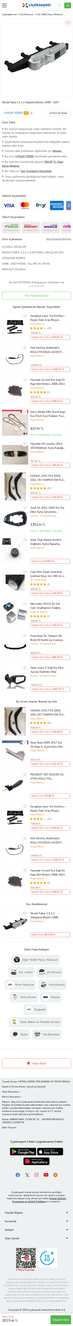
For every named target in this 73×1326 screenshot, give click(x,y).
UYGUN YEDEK (13, 113)
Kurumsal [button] (10, 1221)
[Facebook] (18, 1175)
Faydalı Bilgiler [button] (14, 1213)
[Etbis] (26, 1259)
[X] (27, 1175)
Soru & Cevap (59, 113)
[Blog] (55, 1175)
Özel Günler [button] (12, 1238)
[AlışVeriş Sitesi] (67, 5)
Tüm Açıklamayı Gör (36, 295)
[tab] (36, 1213)
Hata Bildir (38, 1063)
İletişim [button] (9, 1230)
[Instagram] (36, 1175)
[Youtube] (46, 1175)
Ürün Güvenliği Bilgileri (58, 239)
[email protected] (36, 1086)
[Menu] (4, 5)
